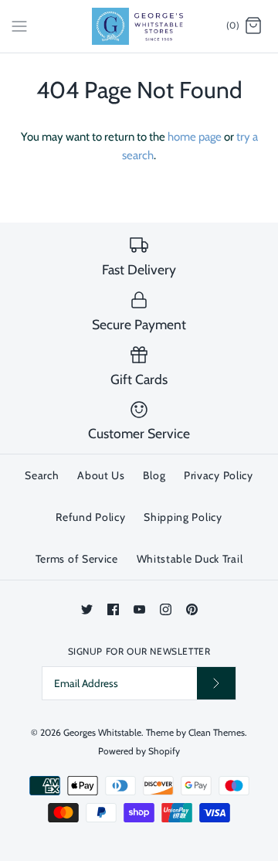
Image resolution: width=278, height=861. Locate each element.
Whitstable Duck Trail (190, 559)
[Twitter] (87, 609)
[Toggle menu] (19, 25)
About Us (101, 475)
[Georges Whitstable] (139, 26)
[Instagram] (165, 609)
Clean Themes (216, 732)
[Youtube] (139, 609)
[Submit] (216, 683)
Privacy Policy (218, 475)
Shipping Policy (183, 517)
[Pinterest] (192, 609)
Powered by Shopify (139, 751)
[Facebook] (113, 609)
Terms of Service (77, 559)
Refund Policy (90, 517)
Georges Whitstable (102, 732)
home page (195, 137)
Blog (154, 475)
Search (42, 475)
